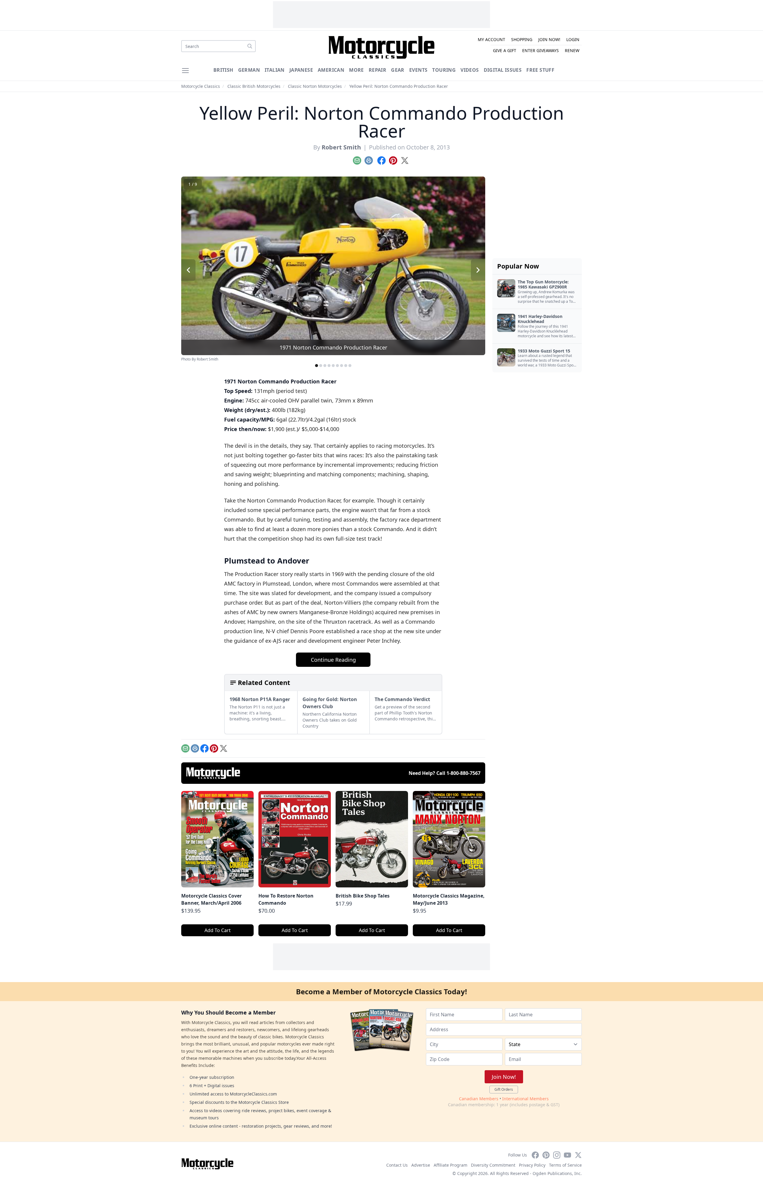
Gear (397, 70)
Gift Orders (503, 1089)
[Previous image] (188, 270)
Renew (572, 50)
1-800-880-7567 (463, 773)
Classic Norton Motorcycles (315, 86)
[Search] (249, 46)
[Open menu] (185, 70)
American (331, 70)
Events (418, 70)
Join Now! (549, 39)
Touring (444, 70)
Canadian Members (478, 1098)
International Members (525, 1098)
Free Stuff (540, 70)
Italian (275, 70)
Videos (469, 70)
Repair (377, 70)
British (223, 70)
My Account (491, 39)
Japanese (301, 70)
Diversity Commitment (493, 1165)
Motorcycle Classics (200, 86)
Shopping (521, 39)
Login (572, 39)
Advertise (420, 1165)
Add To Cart (217, 930)
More (356, 70)
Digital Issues (503, 70)
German (249, 70)
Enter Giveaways (540, 50)
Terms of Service (565, 1165)
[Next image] (478, 270)
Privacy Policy (532, 1165)
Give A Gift (504, 50)
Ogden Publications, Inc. (557, 1173)
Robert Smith (341, 147)
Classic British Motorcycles (253, 86)
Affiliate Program (450, 1165)
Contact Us (397, 1165)
